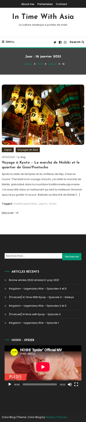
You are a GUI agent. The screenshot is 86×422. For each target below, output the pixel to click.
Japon (8, 149)
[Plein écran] (76, 384)
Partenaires (45, 4)
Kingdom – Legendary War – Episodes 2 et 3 (37, 306)
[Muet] (70, 384)
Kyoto (53, 204)
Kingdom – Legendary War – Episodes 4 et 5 (38, 288)
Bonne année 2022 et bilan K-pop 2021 (34, 280)
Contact (61, 4)
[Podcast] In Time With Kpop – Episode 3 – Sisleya (41, 297)
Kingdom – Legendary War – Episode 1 (34, 323)
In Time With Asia (43, 17)
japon (43, 204)
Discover (8, 213)
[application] (43, 366)
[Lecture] (10, 384)
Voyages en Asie (28, 149)
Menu (10, 42)
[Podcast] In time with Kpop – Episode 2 (35, 314)
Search (75, 42)
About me (27, 4)
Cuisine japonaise (25, 204)
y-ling (21, 157)
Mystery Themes (56, 417)
